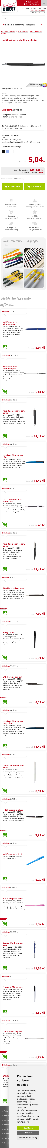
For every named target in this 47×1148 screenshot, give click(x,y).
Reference (8, 1134)
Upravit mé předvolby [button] (28, 1138)
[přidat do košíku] (5, 347)
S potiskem (36, 187)
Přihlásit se (35, 4)
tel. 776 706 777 (37, 12)
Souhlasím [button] (28, 1128)
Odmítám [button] (28, 1133)
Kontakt (7, 1143)
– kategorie (20, 24)
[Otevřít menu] (44, 3)
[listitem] (3, 151)
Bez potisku (14, 187)
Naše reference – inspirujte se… (21, 243)
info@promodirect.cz (37, 10)
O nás (6, 1125)
